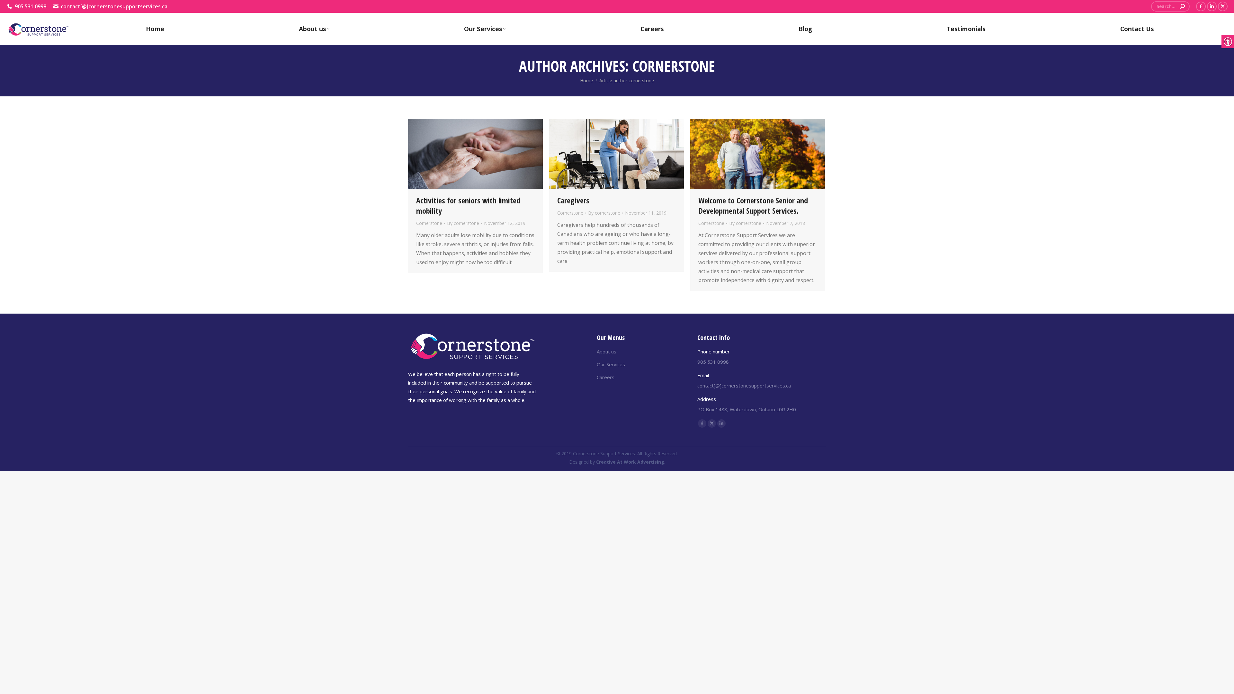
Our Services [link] (611, 364)
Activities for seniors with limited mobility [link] (468, 205)
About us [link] (606, 351)
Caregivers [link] (573, 200)
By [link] (463, 223)
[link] (1182, 6)
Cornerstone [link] (429, 223)
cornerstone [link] (673, 66)
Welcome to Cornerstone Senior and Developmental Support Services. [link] (753, 205)
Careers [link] (605, 377)
